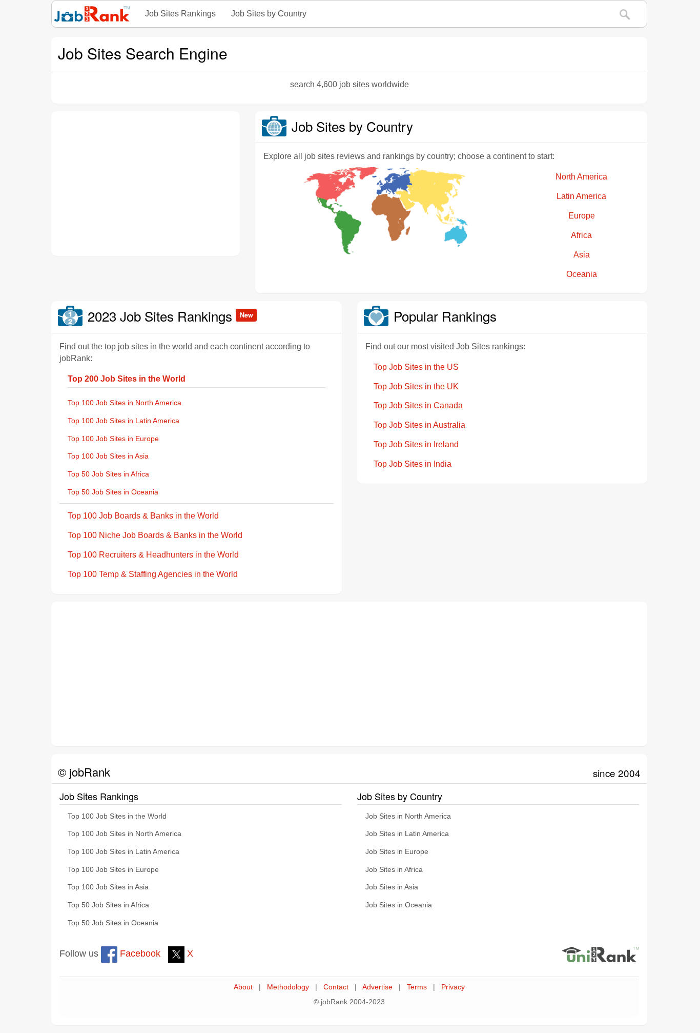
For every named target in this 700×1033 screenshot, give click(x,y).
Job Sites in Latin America (407, 834)
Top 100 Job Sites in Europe (113, 439)
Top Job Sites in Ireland (416, 444)
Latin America (581, 196)
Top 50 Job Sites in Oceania (113, 492)
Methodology (288, 987)
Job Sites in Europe (396, 852)
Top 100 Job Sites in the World (117, 816)
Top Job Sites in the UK (416, 386)
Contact (335, 987)
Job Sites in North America (408, 816)
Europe (581, 215)
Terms (417, 987)
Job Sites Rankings (180, 13)
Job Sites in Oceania (398, 905)
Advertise (377, 987)
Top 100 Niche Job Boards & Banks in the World (155, 535)
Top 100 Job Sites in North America (124, 403)
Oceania (581, 274)
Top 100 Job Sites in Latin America (123, 421)
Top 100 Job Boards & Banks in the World (143, 515)
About (243, 987)
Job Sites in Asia (391, 887)
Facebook (138, 953)
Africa (581, 235)
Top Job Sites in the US (416, 367)
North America (581, 176)
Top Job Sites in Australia (419, 425)
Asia (581, 254)
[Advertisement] (145, 183)
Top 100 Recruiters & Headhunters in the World (153, 554)
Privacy (453, 987)
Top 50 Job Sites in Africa (108, 474)
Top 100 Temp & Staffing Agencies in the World (153, 574)
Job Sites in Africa (394, 869)
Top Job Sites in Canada (418, 405)
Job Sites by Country (268, 13)
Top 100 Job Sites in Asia (108, 456)
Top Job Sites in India (412, 464)
